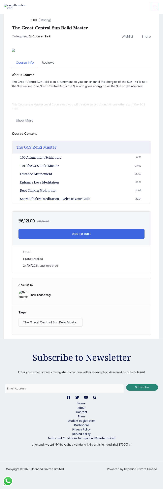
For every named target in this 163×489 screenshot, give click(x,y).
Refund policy (81, 434)
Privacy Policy (81, 429)
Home (81, 403)
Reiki (48, 36)
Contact (81, 412)
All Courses (36, 36)
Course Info (25, 62)
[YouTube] (86, 397)
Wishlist (127, 36)
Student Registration (81, 421)
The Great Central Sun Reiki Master (50, 322)
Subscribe (142, 387)
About (82, 408)
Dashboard (81, 425)
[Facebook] (68, 397)
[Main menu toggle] (155, 7)
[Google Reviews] (95, 397)
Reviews (48, 62)
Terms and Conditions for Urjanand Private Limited (81, 438)
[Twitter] (77, 397)
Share (146, 36)
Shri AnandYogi (41, 295)
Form (81, 416)
